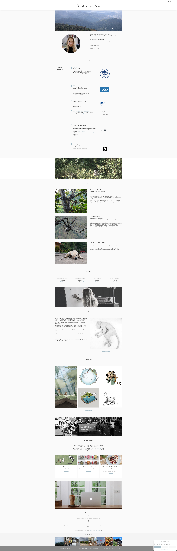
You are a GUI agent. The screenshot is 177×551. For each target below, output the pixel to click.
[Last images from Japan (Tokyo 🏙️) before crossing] (68, 541)
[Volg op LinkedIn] (89, 535)
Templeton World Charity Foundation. (87, 113)
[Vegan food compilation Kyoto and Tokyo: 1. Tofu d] (109, 541)
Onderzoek (77, 1)
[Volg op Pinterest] (92, 535)
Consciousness (82, 281)
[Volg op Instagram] (170, 1)
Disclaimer (118, 548)
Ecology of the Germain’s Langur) (86, 132)
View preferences (172, 547)
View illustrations (88, 410)
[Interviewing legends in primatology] (92, 541)
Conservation (92, 1)
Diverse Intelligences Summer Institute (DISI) (81, 111)
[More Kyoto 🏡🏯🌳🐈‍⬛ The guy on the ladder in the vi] (117, 541)
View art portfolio (106, 351)
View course (62, 281)
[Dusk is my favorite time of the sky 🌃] (101, 541)
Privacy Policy (92, 530)
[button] (175, 541)
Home (74, 1)
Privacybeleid (166, 549)
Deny (165, 547)
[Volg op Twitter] (168, 1)
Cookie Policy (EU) (112, 548)
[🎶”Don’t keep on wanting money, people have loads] (59, 541)
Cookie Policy (163, 549)
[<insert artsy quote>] (76, 541)
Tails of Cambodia (82, 131)
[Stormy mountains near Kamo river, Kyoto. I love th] (84, 541)
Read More (66, 473)
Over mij (102, 1)
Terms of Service (97, 530)
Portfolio (82, 1)
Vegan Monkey (97, 1)
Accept (158, 547)
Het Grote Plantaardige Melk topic (110, 466)
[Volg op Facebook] (167, 1)
